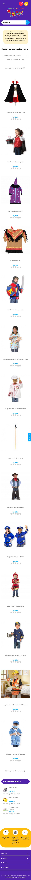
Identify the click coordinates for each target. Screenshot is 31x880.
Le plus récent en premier (15, 56)
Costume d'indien (15, 261)
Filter (29, 436)
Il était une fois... (5, 838)
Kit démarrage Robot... (13, 808)
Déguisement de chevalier (15, 310)
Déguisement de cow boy (15, 507)
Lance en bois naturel (15, 458)
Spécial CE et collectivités (25, 838)
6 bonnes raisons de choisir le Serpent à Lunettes (15, 840)
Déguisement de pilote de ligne (15, 655)
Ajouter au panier (14, 794)
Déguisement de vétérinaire (15, 754)
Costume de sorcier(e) (15, 211)
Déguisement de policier (15, 557)
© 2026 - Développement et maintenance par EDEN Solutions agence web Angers (15, 876)
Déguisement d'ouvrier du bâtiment (15, 705)
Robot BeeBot (13, 797)
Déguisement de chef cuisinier (15, 409)
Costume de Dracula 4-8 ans (15, 112)
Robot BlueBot (13, 787)
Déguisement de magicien (15, 162)
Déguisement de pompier (15, 606)
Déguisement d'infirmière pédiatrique (15, 359)
